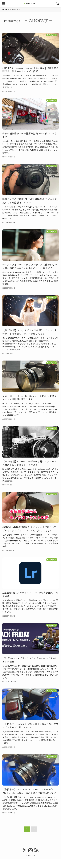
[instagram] (30, 850)
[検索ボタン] (57, 3)
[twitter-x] (24, 850)
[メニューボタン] (3, 3)
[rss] (36, 850)
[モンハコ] (30, 3)
